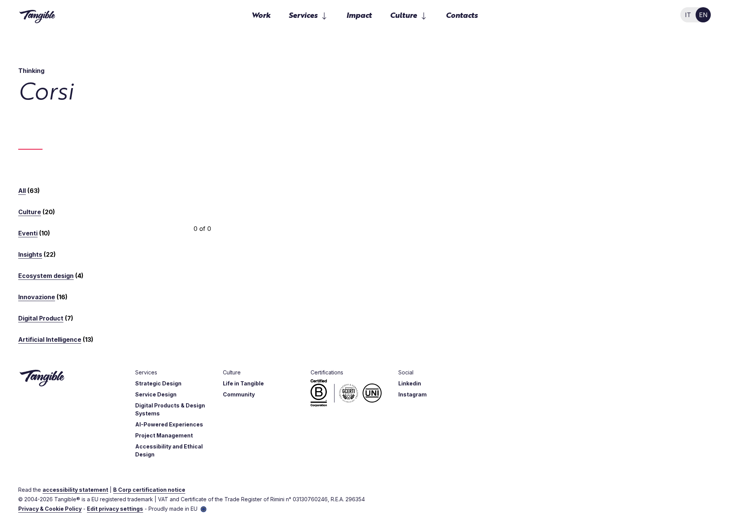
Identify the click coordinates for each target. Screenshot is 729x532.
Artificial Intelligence (49, 339)
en (703, 15)
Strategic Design (158, 383)
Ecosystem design (46, 275)
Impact (359, 14)
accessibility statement (75, 489)
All (22, 190)
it (688, 15)
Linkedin (409, 383)
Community (239, 394)
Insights (30, 254)
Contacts (462, 14)
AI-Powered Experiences (169, 424)
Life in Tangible (243, 383)
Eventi (28, 233)
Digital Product (40, 318)
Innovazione (36, 297)
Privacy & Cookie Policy (50, 508)
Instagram (412, 394)
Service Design (156, 394)
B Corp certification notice (149, 489)
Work (260, 14)
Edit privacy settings (115, 508)
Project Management (164, 435)
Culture (29, 212)
